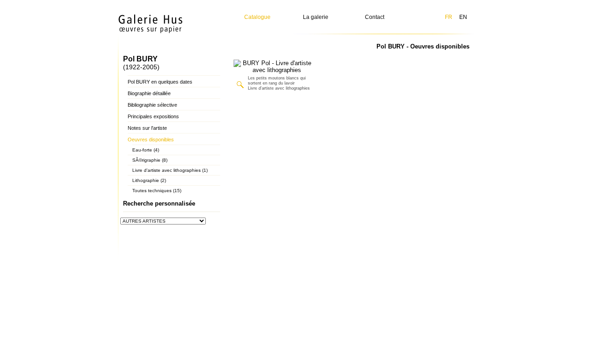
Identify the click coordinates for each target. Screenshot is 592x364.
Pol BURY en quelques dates (160, 82)
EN (463, 17)
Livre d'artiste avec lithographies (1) (170, 170)
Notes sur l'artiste (147, 128)
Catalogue (257, 17)
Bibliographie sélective (152, 105)
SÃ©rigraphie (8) (149, 160)
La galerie (315, 17)
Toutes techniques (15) (156, 190)
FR (448, 17)
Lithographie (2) (149, 180)
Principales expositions (153, 116)
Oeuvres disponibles (151, 139)
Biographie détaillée (149, 93)
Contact (374, 17)
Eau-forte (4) (145, 149)
